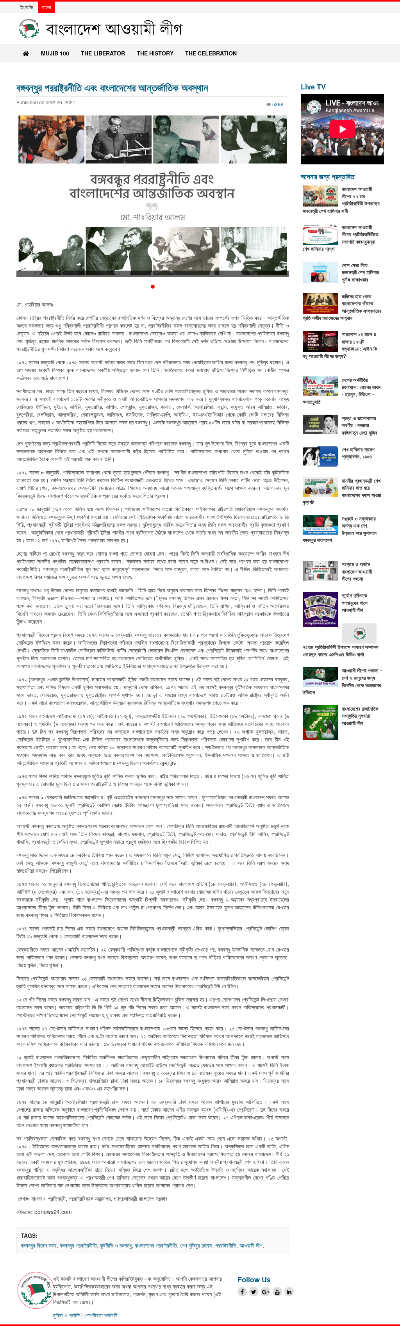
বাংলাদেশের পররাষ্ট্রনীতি (156, 1245)
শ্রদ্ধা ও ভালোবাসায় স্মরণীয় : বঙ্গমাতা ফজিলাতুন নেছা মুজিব (359, 425)
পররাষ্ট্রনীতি (225, 1245)
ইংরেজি (26, 7)
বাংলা (46, 7)
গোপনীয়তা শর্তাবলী (101, 1315)
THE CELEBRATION (211, 53)
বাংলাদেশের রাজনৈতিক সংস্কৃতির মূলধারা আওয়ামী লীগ (360, 716)
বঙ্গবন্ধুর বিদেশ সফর (39, 1245)
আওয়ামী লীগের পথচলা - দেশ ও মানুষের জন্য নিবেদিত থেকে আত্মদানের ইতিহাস (342, 681)
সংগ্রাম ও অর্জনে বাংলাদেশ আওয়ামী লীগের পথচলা (357, 571)
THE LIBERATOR (103, 53)
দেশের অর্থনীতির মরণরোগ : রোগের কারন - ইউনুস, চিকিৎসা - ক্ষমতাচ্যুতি (341, 390)
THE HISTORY (155, 53)
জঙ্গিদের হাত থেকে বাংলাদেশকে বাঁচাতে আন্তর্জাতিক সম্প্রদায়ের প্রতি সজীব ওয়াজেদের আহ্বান (342, 307)
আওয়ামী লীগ (250, 1245)
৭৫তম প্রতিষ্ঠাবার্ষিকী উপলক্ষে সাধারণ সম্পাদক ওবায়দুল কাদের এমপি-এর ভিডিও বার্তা (340, 650)
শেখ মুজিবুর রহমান (196, 1245)
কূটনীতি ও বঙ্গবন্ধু (116, 1245)
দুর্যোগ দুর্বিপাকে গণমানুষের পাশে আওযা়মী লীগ (355, 602)
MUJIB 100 (55, 53)
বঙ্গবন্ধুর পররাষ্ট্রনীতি (78, 1245)
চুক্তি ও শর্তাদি (66, 1315)
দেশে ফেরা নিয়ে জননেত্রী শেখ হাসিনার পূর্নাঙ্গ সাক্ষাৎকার (360, 272)
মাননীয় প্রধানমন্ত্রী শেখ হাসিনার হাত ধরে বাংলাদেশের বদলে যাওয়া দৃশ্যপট (342, 491)
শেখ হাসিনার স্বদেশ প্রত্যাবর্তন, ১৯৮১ (358, 453)
